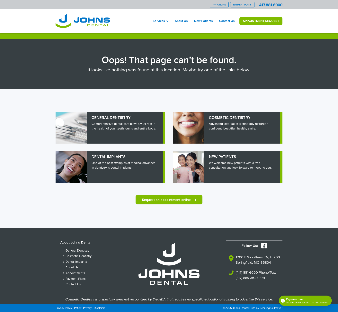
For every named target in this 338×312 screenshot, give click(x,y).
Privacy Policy (64, 308)
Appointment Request (261, 21)
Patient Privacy (83, 308)
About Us (181, 21)
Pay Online (219, 4)
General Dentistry (77, 250)
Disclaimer (100, 308)
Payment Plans (242, 4)
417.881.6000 (270, 5)
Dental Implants (76, 261)
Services (159, 21)
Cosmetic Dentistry (79, 256)
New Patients (203, 21)
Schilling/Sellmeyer (271, 308)
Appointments (75, 273)
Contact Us (227, 21)
